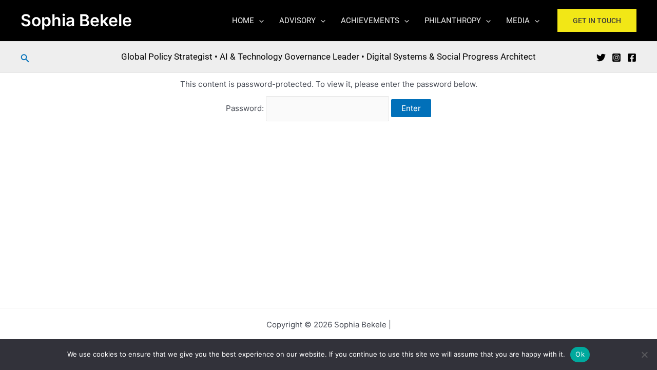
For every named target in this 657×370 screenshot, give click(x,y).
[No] (644, 354)
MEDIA (518, 20)
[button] (259, 20)
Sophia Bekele (76, 20)
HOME (243, 20)
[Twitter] (601, 57)
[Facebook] (631, 57)
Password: (246, 108)
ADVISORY (297, 20)
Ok (580, 354)
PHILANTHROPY (452, 20)
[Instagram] (616, 57)
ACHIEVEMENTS (370, 20)
